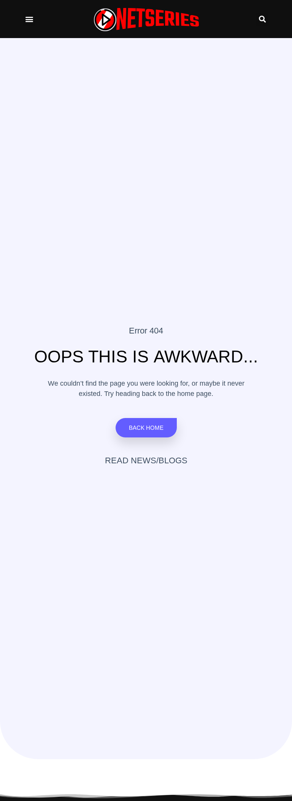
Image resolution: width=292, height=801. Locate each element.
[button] (29, 19)
